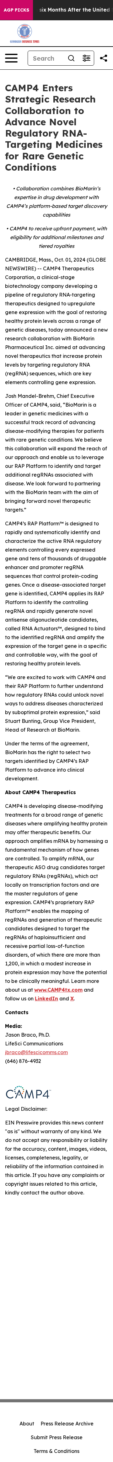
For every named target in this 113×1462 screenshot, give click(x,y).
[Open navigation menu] (11, 58)
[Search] (71, 58)
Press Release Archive (67, 1423)
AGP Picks (16, 10)
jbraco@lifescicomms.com (36, 1052)
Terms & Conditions (56, 1451)
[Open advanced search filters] (86, 58)
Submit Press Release (57, 1437)
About (26, 1423)
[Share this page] (103, 58)
